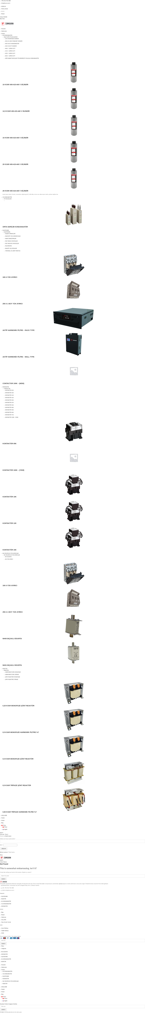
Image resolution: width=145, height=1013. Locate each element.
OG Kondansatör (8, 198)
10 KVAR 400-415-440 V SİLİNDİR (15, 85)
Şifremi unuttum (4, 852)
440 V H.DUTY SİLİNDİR (11, 46)
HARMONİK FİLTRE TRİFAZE (12, 674)
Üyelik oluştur (8, 836)
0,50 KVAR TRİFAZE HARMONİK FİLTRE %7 (20, 812)
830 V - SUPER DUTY (10, 56)
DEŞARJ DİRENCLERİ (10, 233)
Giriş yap (4, 848)
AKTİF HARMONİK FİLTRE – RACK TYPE (19, 330)
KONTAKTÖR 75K (9, 414)
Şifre (1, 845)
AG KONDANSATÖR (7, 35)
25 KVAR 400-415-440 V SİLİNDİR (15, 191)
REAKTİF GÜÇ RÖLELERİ (11, 248)
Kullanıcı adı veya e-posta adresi (7, 838)
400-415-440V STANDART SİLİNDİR (13, 41)
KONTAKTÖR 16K (9, 397)
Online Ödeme (3, 862)
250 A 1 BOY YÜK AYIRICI (13, 304)
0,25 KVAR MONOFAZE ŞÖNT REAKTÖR (18, 706)
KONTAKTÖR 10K (9, 392)
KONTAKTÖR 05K (9, 390)
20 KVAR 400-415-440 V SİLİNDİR (15, 164)
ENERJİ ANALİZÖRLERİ (10, 238)
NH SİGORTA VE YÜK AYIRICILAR (11, 553)
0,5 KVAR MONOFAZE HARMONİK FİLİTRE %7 (21, 732)
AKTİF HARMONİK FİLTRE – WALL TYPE (18, 357)
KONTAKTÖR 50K (9, 410)
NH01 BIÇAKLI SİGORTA (12, 665)
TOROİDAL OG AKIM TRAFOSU (12, 250)
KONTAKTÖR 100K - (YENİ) (11, 417)
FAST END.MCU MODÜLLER (12, 243)
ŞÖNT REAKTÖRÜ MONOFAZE (12, 677)
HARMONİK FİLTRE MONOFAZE (13, 672)
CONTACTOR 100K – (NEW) (13, 383)
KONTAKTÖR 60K (9, 412)
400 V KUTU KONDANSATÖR (12, 43)
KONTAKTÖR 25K (9, 402)
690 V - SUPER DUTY (10, 53)
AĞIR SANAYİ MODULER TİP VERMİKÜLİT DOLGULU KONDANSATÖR (22, 58)
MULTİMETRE (8, 246)
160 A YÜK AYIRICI (10, 277)
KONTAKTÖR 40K (9, 407)
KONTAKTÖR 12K (9, 395)
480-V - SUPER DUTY (10, 48)
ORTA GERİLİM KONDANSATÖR (15, 227)
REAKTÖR (5, 668)
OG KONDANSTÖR (7, 197)
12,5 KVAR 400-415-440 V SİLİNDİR (16, 111)
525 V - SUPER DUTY (10, 51)
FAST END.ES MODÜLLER (11, 241)
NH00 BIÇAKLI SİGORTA (12, 639)
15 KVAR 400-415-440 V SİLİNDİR (15, 138)
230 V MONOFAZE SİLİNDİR (12, 38)
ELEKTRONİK (6, 230)
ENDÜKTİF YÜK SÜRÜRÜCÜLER (12, 236)
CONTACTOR (7, 388)
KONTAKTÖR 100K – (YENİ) (13, 470)
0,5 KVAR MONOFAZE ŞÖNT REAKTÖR (18, 759)
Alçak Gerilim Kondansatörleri (10, 37)
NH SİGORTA (8, 556)
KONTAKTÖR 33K (9, 405)
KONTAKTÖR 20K (9, 400)
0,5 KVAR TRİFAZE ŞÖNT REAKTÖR (17, 785)
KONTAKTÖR (6, 387)
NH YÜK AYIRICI (9, 559)
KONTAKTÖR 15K (9, 550)
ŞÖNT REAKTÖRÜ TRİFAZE (11, 679)
